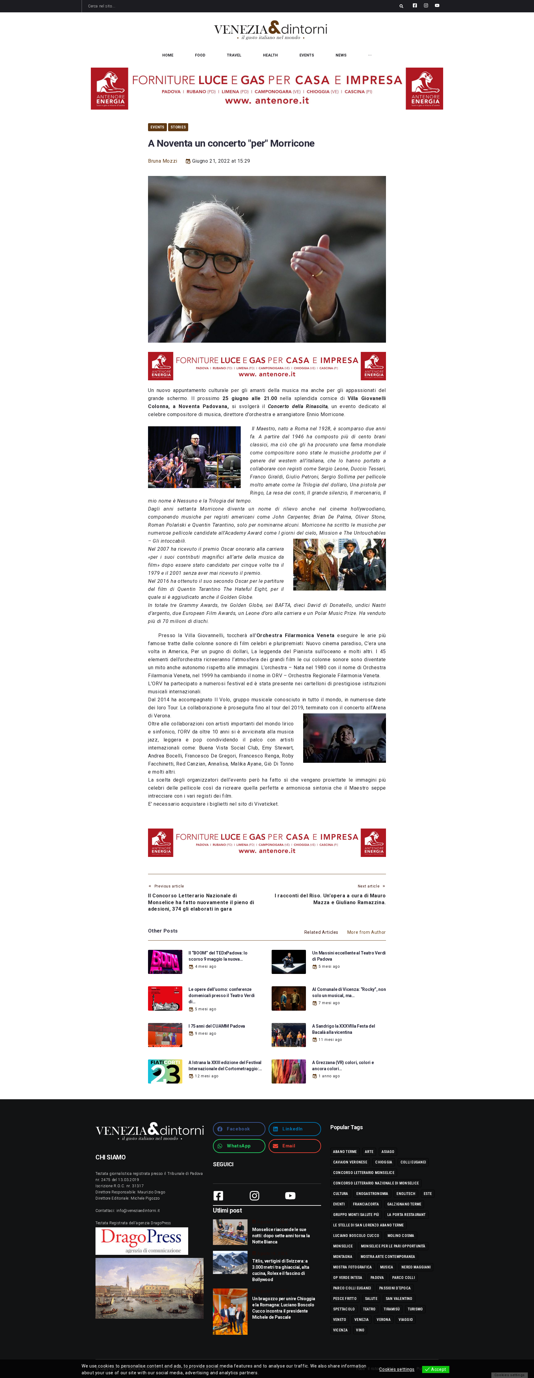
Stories (178, 127)
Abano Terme (345, 1152)
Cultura (340, 1194)
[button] (239, 1129)
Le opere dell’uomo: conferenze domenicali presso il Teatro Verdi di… (222, 995)
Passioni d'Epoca (395, 1288)
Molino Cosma (401, 1236)
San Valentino (399, 1299)
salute (371, 1299)
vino (360, 1330)
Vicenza (340, 1330)
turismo (415, 1309)
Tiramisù (392, 1309)
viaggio (406, 1319)
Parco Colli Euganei (352, 1288)
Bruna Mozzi (162, 161)
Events (157, 127)
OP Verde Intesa (347, 1278)
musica (386, 1267)
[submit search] (401, 6)
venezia (361, 1319)
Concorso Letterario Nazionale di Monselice (376, 1183)
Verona (383, 1319)
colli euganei (413, 1162)
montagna (342, 1257)
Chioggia (383, 1162)
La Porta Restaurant (406, 1215)
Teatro (369, 1309)
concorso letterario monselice (363, 1173)
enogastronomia (372, 1194)
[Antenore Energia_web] (267, 89)
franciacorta (366, 1204)
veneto (339, 1319)
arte (369, 1152)
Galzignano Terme (404, 1204)
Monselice (343, 1246)
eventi (339, 1204)
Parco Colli (403, 1278)
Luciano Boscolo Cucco (356, 1236)
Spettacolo (344, 1309)
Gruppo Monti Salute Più (356, 1215)
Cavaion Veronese (350, 1162)
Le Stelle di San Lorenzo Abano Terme (368, 1225)
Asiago (388, 1152)
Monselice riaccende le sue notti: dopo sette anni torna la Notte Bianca (281, 1235)
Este (428, 1194)
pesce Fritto (345, 1299)
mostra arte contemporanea (388, 1257)
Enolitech (405, 1194)
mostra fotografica (352, 1267)
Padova (377, 1278)
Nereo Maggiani (415, 1267)
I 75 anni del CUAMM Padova (217, 1026)
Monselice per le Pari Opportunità (393, 1246)
